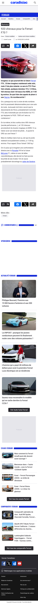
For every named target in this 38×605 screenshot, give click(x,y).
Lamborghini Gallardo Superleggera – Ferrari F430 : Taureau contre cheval (23, 538)
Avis (34, 19)
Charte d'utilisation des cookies (7, 594)
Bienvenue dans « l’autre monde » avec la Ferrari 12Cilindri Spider (23, 467)
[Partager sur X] (25, 45)
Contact (3, 576)
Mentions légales (5, 589)
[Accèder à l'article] (19, 289)
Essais (18, 19)
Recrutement (4, 584)
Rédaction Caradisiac (6, 580)
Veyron (7, 97)
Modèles (11, 19)
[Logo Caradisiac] (19, 4)
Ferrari (5, 15)
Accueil (3, 19)
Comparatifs (26, 19)
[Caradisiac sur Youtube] (19, 563)
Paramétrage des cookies (27, 593)
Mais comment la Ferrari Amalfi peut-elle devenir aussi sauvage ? (23, 456)
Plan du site (23, 584)
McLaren (4, 153)
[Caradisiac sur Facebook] (4, 563)
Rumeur (5, 24)
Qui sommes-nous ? (25, 580)
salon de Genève (28, 162)
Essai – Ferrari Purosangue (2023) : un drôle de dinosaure (24, 478)
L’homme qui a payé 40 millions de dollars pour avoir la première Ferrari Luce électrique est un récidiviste (17, 368)
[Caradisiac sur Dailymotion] (14, 563)
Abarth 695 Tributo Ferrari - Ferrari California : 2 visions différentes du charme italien (24, 526)
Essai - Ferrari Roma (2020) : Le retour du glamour (22, 488)
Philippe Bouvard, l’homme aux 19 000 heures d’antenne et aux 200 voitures (17, 303)
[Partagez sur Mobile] (33, 45)
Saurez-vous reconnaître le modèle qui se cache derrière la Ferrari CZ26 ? (17, 400)
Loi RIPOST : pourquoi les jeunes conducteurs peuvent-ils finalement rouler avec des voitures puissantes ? (17, 336)
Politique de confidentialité (27, 589)
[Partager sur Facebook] (18, 45)
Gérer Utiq (23, 597)
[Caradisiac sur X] (9, 563)
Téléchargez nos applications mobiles (18, 571)
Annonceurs (23, 576)
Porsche (15, 151)
